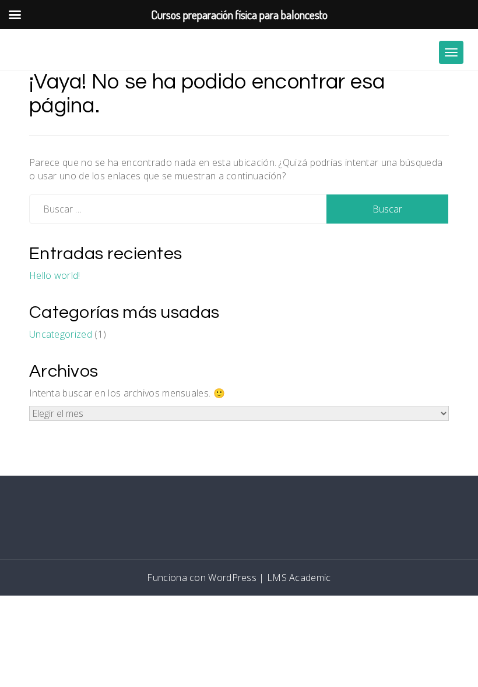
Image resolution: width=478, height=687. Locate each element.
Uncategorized (60, 334)
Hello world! (54, 275)
